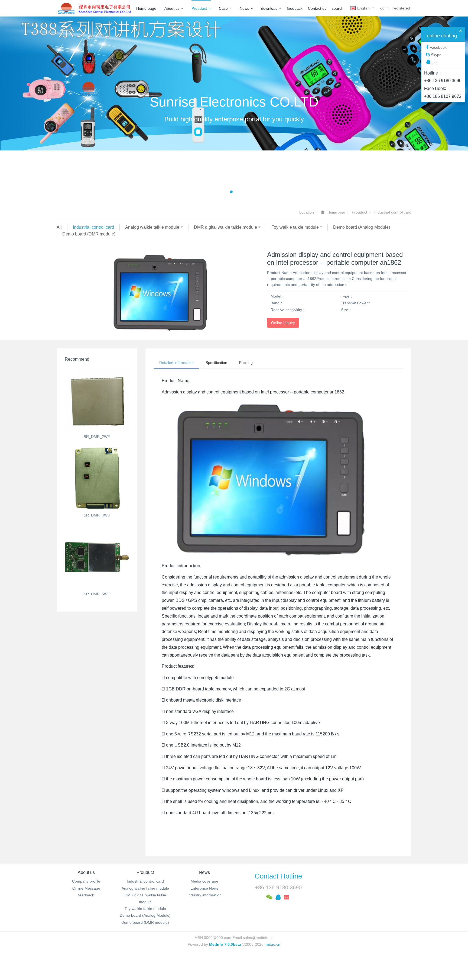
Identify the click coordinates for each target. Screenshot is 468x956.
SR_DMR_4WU (97, 515)
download (269, 8)
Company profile (86, 881)
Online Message (86, 888)
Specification (216, 362)
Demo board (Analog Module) (361, 227)
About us (172, 8)
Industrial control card (392, 212)
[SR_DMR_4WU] (97, 478)
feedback (295, 8)
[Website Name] (94, 8)
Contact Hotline (278, 876)
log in (384, 8)
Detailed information (176, 362)
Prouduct (199, 8)
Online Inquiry (283, 323)
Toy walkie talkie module (295, 227)
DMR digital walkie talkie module (225, 227)
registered (401, 8)
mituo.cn (273, 944)
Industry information (204, 895)
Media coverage (204, 881)
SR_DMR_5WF (97, 594)
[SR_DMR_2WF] (97, 399)
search (337, 8)
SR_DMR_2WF (97, 436)
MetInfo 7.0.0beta (225, 944)
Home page (146, 8)
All (59, 227)
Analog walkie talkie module (152, 227)
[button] (35, 108)
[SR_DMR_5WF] (97, 557)
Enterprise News (204, 888)
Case (223, 8)
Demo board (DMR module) (88, 234)
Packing (246, 362)
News (244, 8)
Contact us (317, 8)
